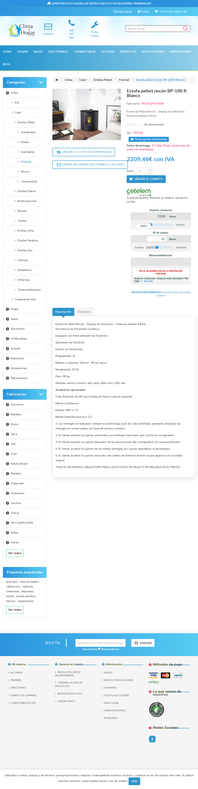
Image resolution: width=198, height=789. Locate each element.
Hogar (14, 309)
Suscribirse (90, 649)
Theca (15, 513)
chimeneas (13, 591)
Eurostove (17, 404)
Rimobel (16, 473)
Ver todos (14, 553)
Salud (14, 319)
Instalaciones (19, 368)
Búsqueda (110, 718)
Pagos (108, 672)
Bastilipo (16, 414)
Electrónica (18, 329)
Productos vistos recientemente (67, 674)
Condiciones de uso (23, 703)
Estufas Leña (26, 230)
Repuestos (17, 358)
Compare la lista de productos (68, 684)
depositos (27, 591)
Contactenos (66, 701)
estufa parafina (26, 596)
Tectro (15, 542)
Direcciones (18, 687)
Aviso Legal (111, 703)
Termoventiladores (29, 290)
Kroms (14, 424)
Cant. (130, 171)
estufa (10, 596)
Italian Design (19, 464)
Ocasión (16, 348)
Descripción (63, 312)
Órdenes (15, 680)
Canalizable (28, 132)
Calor (18, 112)
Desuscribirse (110, 649)
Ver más (148, 281)
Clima (14, 93)
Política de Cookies (116, 695)
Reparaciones (180, 52)
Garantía (110, 687)
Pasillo (25, 142)
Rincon (25, 172)
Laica (14, 434)
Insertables (28, 152)
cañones (27, 586)
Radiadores (25, 270)
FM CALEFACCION (22, 523)
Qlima (14, 533)
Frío (17, 103)
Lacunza (16, 503)
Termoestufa (29, 181)
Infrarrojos (24, 280)
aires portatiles (29, 582)
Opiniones (84, 312)
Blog (6, 64)
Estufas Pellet (26, 122)
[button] (7, 51)
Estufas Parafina (28, 240)
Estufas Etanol (27, 191)
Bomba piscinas (27, 201)
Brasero (22, 211)
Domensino (18, 493)
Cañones (23, 260)
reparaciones (26, 601)
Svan (14, 454)
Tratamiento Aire (25, 299)
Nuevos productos (69, 693)
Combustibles (84, 52)
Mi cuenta (16, 672)
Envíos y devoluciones (118, 680)
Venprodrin (17, 483)
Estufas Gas (25, 250)
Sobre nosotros (114, 710)
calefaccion (13, 586)
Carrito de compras (23, 695)
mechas (11, 601)
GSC (13, 444)
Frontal (26, 162)
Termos (22, 221)
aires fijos (12, 582)
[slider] (150, 224)
